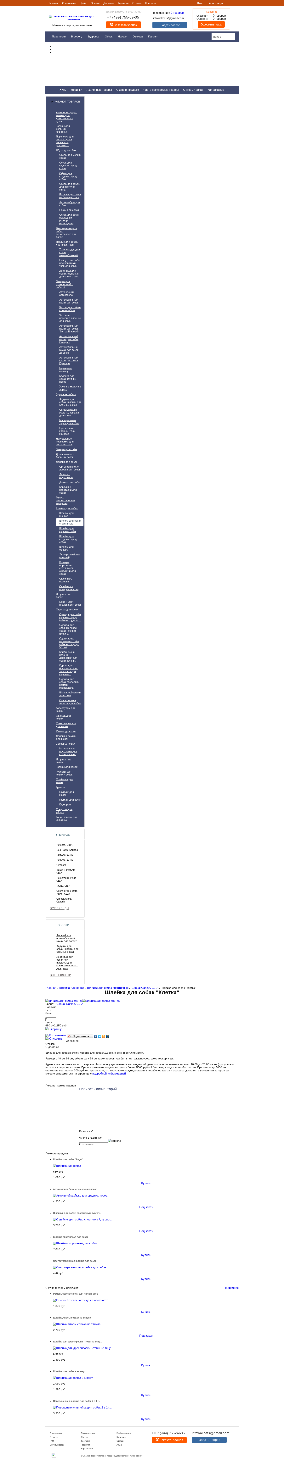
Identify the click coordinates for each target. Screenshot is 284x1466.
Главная (53, 3)
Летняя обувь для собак (69, 204)
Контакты (150, 3)
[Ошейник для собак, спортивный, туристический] (82, 1219)
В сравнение (57, 1035)
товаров (177, 12)
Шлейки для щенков (66, 514)
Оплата (95, 3)
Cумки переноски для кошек (66, 725)
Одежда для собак (67, 609)
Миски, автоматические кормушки (65, 500)
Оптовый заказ (193, 89)
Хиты (63, 89)
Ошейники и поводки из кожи (68, 588)
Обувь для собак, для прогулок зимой (69, 186)
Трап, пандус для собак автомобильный (69, 252)
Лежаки (122, 36)
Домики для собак (70, 482)
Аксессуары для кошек (65, 709)
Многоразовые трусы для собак (69, 422)
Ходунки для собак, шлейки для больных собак (70, 402)
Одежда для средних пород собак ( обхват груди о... (68, 629)
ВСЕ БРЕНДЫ (59, 908)
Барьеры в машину (65, 370)
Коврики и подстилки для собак (68, 490)
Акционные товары (99, 89)
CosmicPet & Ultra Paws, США (66, 892)
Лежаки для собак (66, 461)
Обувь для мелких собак (70, 156)
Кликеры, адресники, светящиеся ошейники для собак (67, 568)
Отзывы (136, 3)
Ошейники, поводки (65, 580)
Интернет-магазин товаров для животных (108, 1456)
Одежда (138, 36)
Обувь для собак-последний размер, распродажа (69, 219)
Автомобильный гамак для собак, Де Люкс (69, 350)
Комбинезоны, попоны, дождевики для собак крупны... (68, 656)
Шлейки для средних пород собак (68, 539)
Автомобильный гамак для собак (68, 301)
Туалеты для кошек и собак (64, 773)
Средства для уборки (64, 811)
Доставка (108, 3)
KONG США (63, 885)
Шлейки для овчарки (66, 548)
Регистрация (216, 3)
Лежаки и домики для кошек (66, 737)
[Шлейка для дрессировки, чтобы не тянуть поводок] (83, 1348)
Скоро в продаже (127, 89)
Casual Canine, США (145, 987)
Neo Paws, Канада (67, 849)
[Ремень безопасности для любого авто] (80, 1300)
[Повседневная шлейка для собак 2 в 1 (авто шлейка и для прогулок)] (82, 1407)
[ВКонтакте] (96, 1036)
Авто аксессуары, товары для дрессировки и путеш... (66, 117)
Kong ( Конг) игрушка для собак (70, 603)
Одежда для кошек (63, 717)
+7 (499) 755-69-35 (123, 17)
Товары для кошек (66, 766)
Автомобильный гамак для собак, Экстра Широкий (69, 328)
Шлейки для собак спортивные (70, 522)
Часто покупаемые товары (161, 89)
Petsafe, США (64, 844)
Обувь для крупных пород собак (68, 165)
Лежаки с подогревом (66, 476)
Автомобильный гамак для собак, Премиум (69, 360)
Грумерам (65, 804)
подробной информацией (109, 1073)
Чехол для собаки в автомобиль (70, 309)
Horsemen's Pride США (66, 879)
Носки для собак (69, 209)
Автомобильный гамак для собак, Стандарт (69, 339)
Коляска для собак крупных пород (67, 379)
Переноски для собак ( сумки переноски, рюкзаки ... (65, 141)
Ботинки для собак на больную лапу (70, 196)
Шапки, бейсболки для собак (70, 694)
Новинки (76, 89)
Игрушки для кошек (63, 761)
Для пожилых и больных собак (65, 455)
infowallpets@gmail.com (168, 18)
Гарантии (123, 3)
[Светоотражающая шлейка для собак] (79, 1267)
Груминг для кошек (66, 793)
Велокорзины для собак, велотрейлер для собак (66, 232)
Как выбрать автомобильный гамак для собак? (66, 938)
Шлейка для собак (67, 508)
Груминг (153, 36)
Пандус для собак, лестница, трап (67, 243)
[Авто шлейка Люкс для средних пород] (80, 1195)
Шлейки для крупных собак (67, 530)
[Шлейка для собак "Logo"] (67, 1165)
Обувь (109, 36)
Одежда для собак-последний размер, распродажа (69, 683)
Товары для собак (66, 449)
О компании (69, 3)
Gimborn (61, 864)
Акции (119, 1445)
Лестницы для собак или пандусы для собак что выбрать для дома (67, 962)
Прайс (83, 3)
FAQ (52, 1441)
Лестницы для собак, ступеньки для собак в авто (69, 273)
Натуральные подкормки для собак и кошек (65, 441)
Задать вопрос (170, 25)
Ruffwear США (64, 854)
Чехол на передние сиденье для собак (70, 318)
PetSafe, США (64, 859)
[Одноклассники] (104, 1036)
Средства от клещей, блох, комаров (67, 431)
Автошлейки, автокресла (66, 293)
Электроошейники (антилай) (69, 556)
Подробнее (231, 1287)
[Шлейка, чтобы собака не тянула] (76, 1324)
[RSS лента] (54, 1457)
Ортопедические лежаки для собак (69, 468)
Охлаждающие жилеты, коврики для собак (69, 412)
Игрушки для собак (63, 595)
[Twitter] (100, 1036)
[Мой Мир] (108, 1036)
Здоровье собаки (66, 394)
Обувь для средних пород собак (68, 176)
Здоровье (93, 36)
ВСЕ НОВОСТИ (60, 975)
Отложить (55, 1038)
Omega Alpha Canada (63, 900)
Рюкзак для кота (66, 731)
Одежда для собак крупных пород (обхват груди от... (70, 617)
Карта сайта (87, 1448)
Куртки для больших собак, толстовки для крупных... (68, 670)
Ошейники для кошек (64, 781)
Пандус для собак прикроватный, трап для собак (70, 263)
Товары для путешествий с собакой (64, 284)
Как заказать (215, 89)
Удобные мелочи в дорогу (70, 388)
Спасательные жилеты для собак (70, 702)
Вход (200, 3)
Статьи (119, 1441)
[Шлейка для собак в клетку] (73, 1377)
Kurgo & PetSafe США (65, 871)
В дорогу (76, 36)
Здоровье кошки (65, 743)
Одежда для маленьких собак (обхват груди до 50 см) (69, 643)
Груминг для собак (70, 799)
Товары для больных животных (63, 129)
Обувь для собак (66, 150)
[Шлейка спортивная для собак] (75, 1243)
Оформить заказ (211, 24)
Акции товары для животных (66, 818)
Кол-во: (49, 1013)
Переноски (59, 36)
